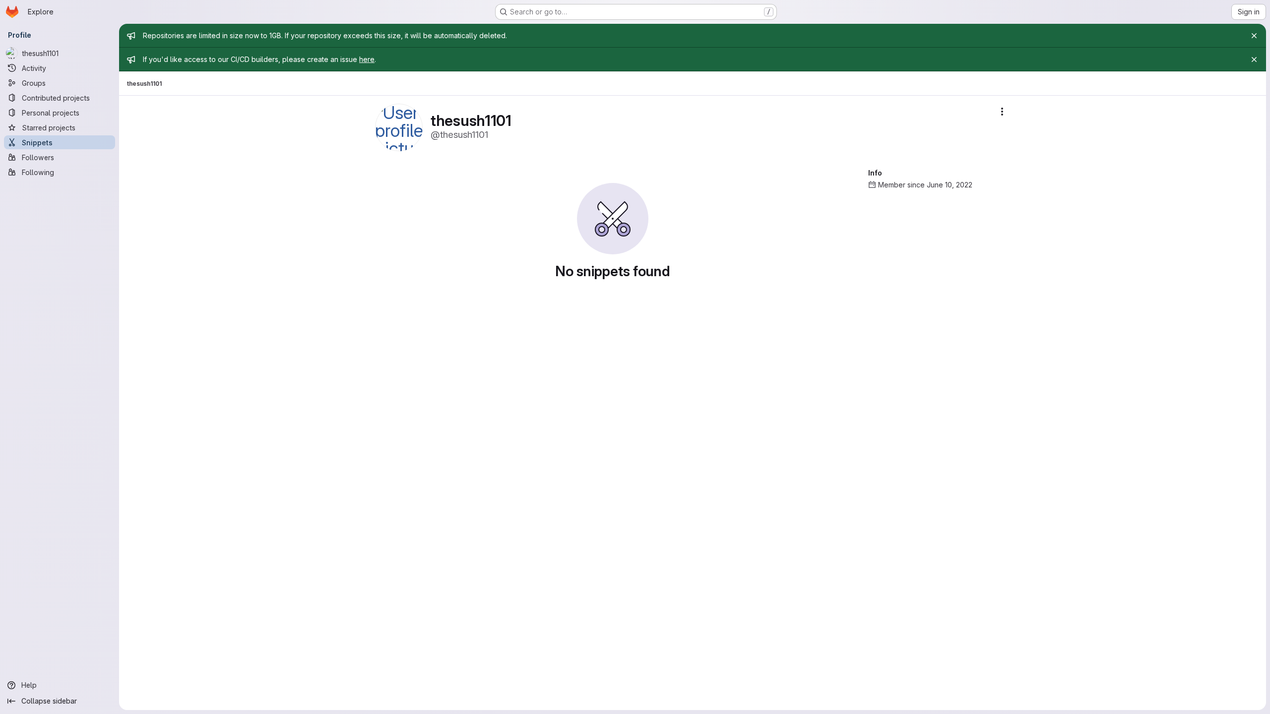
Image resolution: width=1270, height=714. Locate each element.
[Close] (1254, 36)
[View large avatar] (399, 126)
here (367, 59)
